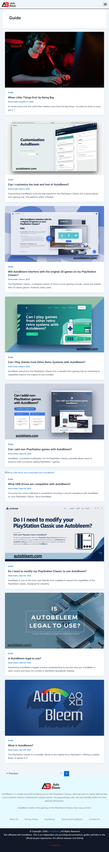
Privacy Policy (31, 819)
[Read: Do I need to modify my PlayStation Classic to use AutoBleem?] (54, 533)
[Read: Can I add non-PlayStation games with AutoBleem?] (54, 411)
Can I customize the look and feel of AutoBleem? (38, 184)
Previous (12, 773)
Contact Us (94, 819)
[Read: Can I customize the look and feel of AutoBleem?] (54, 146)
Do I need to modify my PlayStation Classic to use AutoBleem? (47, 571)
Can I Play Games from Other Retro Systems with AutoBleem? (46, 362)
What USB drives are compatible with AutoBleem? (39, 484)
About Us (14, 819)
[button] (105, 4)
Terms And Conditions (71, 819)
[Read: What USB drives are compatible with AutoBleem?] (30, 472)
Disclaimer (50, 819)
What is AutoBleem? (20, 745)
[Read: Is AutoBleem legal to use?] (54, 620)
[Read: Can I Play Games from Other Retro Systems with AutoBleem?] (54, 324)
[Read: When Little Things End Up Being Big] (54, 59)
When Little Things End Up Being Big (31, 97)
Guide (10, 92)
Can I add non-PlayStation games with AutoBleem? (40, 449)
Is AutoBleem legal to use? (24, 658)
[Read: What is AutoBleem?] (54, 707)
